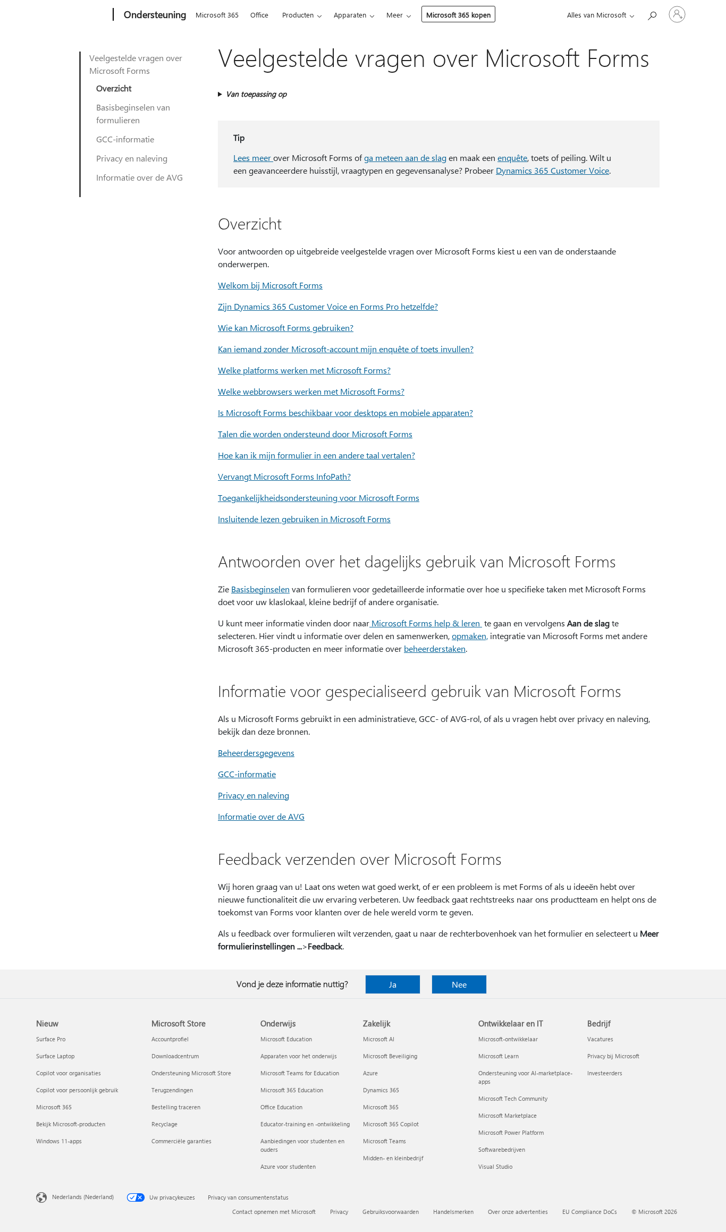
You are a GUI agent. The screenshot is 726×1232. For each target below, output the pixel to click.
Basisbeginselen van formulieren (133, 113)
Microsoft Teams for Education (299, 1073)
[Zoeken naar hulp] (651, 14)
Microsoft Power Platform (511, 1132)
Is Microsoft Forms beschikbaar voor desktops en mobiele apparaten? (345, 412)
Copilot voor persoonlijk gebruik (77, 1090)
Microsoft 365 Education (291, 1090)
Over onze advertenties (518, 1212)
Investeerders (604, 1073)
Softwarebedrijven (501, 1149)
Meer (394, 14)
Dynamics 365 (381, 1090)
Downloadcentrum (175, 1056)
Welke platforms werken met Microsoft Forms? (304, 370)
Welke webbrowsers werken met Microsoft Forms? (311, 391)
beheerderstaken (435, 648)
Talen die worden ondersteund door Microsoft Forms (315, 433)
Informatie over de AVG (139, 177)
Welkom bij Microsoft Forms (270, 285)
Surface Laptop (55, 1056)
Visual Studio (495, 1166)
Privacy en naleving (131, 158)
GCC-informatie (125, 139)
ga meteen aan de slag (405, 157)
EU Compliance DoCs (589, 1212)
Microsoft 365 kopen (458, 14)
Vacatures (600, 1039)
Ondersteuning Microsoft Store (191, 1073)
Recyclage (164, 1124)
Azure (370, 1073)
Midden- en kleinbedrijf (393, 1158)
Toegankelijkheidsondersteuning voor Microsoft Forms (318, 497)
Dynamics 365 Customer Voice (552, 170)
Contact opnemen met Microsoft (274, 1212)
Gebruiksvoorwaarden (390, 1212)
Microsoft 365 (217, 14)
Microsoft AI (378, 1039)
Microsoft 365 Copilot (391, 1124)
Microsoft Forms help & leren (424, 622)
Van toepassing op (256, 94)
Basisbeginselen (260, 588)
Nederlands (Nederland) (83, 1197)
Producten (298, 14)
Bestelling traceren (175, 1107)
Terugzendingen (172, 1090)
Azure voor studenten (288, 1166)
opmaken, (470, 635)
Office (259, 14)
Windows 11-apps (59, 1141)
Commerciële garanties (181, 1141)
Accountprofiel (170, 1039)
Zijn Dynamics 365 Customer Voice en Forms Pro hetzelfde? (328, 306)
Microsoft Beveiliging (390, 1056)
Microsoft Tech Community (512, 1098)
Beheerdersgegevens (256, 752)
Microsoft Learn (498, 1056)
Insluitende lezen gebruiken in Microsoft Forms (304, 518)
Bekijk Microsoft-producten (70, 1124)
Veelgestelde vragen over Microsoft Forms (135, 64)
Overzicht (113, 88)
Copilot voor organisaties (68, 1073)
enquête (512, 157)
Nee (459, 984)
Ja (392, 984)
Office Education (281, 1107)
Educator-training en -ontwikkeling (305, 1124)
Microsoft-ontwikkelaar (508, 1039)
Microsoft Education (286, 1039)
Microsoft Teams (384, 1141)
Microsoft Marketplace (507, 1115)
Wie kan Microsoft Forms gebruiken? (285, 327)
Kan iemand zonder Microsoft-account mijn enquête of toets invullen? (346, 348)
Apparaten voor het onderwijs (298, 1056)
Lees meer (253, 157)
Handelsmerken (453, 1212)
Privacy (339, 1212)
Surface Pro (50, 1039)
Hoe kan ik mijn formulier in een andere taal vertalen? (316, 455)
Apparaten (350, 14)
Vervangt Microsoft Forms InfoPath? (284, 476)
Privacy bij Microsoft (613, 1056)
